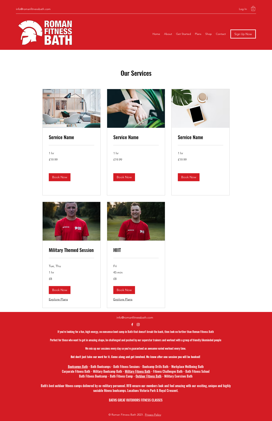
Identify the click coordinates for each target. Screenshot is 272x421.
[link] (71, 137)
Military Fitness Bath (137, 371)
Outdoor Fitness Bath (148, 376)
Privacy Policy (153, 414)
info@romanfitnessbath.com (33, 9)
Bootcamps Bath (78, 366)
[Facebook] (132, 325)
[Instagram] (138, 325)
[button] (253, 8)
